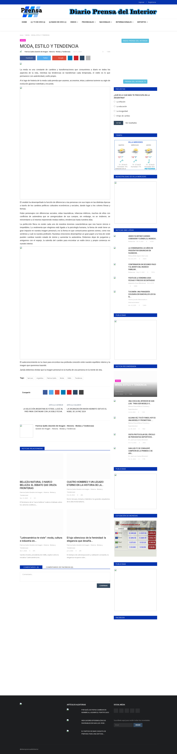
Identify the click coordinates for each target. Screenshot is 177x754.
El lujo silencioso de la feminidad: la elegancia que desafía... (86, 539)
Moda (62, 378)
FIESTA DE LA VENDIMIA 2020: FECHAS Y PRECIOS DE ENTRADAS (141, 279)
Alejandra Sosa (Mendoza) (137, 283)
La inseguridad (122, 111)
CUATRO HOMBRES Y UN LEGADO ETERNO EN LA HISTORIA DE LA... (85, 483)
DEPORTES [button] (142, 22)
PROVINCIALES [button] (88, 22)
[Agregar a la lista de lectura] (88, 58)
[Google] (57, 392)
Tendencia (78, 378)
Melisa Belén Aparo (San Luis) (138, 256)
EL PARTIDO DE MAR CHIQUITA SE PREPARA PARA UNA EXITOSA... (93, 732)
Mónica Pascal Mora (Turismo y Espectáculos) (138, 407)
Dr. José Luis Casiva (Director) (138, 440)
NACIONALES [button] (105, 22)
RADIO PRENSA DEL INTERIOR (135, 41)
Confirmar (103, 586)
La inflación (120, 102)
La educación (121, 106)
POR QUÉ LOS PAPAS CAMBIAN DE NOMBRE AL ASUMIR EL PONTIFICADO (95, 711)
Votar (118, 123)
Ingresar (141, 2)
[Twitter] (51, 392)
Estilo (69, 378)
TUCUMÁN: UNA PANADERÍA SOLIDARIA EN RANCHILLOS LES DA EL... (142, 294)
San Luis (30, 378)
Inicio (21, 35)
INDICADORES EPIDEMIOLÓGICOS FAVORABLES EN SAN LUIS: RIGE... (93, 722)
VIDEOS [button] (73, 22)
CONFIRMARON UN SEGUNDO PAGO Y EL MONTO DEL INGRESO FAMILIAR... (142, 266)
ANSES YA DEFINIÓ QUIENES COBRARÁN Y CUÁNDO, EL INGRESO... (142, 237)
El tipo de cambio (123, 116)
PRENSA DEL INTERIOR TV (135, 81)
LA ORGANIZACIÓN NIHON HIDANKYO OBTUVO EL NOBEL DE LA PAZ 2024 (87, 410)
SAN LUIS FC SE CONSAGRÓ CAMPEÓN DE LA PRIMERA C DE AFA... (140, 450)
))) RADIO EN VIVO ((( (57, 22)
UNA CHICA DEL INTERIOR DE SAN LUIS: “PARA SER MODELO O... (141, 402)
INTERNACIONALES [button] (124, 22)
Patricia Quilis (51, 378)
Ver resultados (131, 123)
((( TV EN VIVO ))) (38, 22)
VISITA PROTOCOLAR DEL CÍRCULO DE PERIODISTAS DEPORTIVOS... (141, 436)
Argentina (40, 378)
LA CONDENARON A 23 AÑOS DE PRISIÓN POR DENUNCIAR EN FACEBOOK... (140, 250)
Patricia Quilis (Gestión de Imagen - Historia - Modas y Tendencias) (47, 52)
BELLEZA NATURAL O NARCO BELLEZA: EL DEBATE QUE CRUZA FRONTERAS (38, 485)
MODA (27, 35)
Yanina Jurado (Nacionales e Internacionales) (137, 301)
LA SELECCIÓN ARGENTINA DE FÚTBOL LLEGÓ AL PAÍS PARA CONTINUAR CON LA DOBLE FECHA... (43, 410)
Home (24, 22)
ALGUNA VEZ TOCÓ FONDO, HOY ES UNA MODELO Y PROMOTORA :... (142, 419)
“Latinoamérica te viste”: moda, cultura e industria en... (41, 539)
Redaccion (131, 241)
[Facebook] (45, 392)
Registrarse (152, 2)
